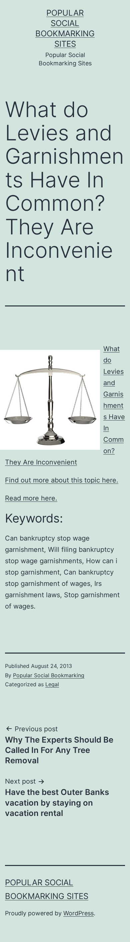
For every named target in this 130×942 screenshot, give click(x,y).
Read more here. (31, 498)
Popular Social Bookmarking (48, 675)
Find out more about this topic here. (61, 480)
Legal (52, 684)
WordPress (78, 913)
